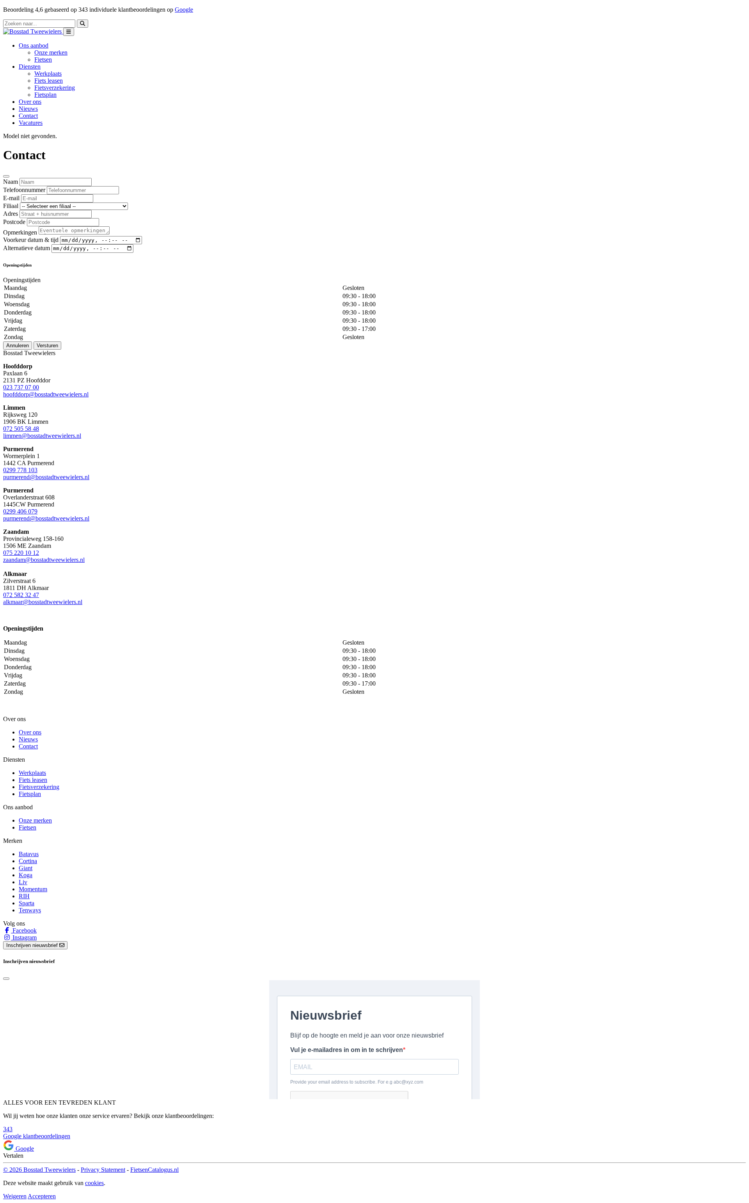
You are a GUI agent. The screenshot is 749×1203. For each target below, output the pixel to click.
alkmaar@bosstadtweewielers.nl (42, 602)
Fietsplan (45, 94)
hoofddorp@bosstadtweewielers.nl (46, 394)
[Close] (6, 176)
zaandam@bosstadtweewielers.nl (44, 559)
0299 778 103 (20, 470)
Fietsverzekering (54, 87)
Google (184, 9)
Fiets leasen (48, 80)
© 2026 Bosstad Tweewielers (39, 1169)
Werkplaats (48, 73)
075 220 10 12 (21, 552)
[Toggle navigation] (68, 32)
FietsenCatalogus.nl (154, 1169)
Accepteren (42, 1196)
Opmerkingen (20, 232)
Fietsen (43, 59)
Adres (10, 213)
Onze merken (50, 52)
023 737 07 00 (21, 387)
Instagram (24, 937)
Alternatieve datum (26, 248)
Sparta (26, 903)
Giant (25, 868)
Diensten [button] (30, 66)
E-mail (11, 198)
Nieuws (28, 108)
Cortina (28, 861)
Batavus (29, 854)
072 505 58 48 (21, 428)
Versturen (47, 345)
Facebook (24, 930)
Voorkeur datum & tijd (31, 239)
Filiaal (10, 206)
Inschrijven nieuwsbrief (32, 945)
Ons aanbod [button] (33, 45)
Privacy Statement (103, 1169)
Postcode (14, 222)
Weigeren (15, 1196)
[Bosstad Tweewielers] (33, 31)
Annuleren (17, 345)
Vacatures (31, 122)
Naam (10, 181)
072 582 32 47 (21, 595)
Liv (23, 882)
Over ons (30, 101)
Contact (28, 115)
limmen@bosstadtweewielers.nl (42, 435)
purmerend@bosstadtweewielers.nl (46, 477)
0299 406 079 (20, 511)
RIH (24, 896)
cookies (94, 1183)
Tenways (30, 910)
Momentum (33, 889)
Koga (25, 875)
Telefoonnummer (24, 190)
